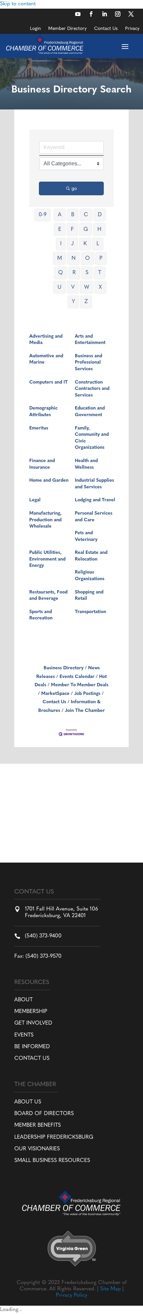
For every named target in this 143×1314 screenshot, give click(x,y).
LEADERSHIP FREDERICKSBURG (53, 1137)
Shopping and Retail (89, 595)
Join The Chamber (85, 710)
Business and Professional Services (88, 363)
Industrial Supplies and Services (94, 484)
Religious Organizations (89, 575)
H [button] (99, 229)
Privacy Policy (71, 1295)
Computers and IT (48, 382)
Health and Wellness (86, 464)
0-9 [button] (43, 215)
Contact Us (106, 29)
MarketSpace (55, 693)
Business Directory (63, 668)
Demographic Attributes (43, 411)
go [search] (74, 188)
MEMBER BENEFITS (37, 1125)
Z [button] (86, 301)
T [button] (99, 272)
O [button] (87, 258)
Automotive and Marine (46, 359)
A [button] (60, 215)
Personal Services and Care (93, 517)
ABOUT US (27, 1102)
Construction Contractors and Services (92, 389)
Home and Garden (49, 480)
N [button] (73, 258)
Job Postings (87, 693)
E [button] (59, 229)
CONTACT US (32, 1058)
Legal (35, 500)
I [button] (61, 243)
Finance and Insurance (42, 464)
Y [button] (73, 301)
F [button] (72, 229)
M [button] (59, 258)
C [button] (86, 215)
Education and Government (90, 411)
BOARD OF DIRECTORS (44, 1113)
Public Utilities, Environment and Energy (47, 559)
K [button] (85, 243)
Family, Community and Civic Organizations (92, 438)
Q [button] (60, 272)
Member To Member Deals (79, 685)
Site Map (110, 1289)
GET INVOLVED (33, 1023)
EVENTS (24, 1035)
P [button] (100, 258)
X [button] (100, 287)
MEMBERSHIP (30, 1011)
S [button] (86, 272)
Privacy (132, 29)
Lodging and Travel (95, 500)
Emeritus (38, 428)
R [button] (74, 272)
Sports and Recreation (41, 615)
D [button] (100, 215)
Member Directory (67, 29)
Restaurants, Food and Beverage (48, 595)
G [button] (85, 229)
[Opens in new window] (77, 14)
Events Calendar (77, 676)
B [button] (72, 215)
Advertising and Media (46, 340)
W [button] (86, 287)
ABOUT (23, 1000)
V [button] (72, 287)
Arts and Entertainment (90, 340)
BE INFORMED (32, 1047)
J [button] (72, 243)
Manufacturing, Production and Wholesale (45, 520)
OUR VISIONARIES (37, 1149)
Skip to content (18, 4)
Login (35, 29)
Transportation (90, 611)
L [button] (97, 243)
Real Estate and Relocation (91, 556)
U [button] (60, 287)
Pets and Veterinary (86, 536)
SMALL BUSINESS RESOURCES (52, 1160)
